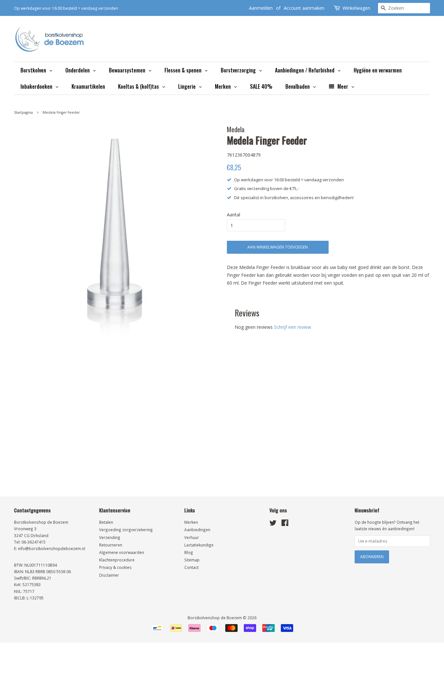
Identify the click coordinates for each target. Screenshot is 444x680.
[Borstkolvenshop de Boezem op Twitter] (273, 524)
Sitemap (192, 559)
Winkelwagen (356, 8)
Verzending (109, 537)
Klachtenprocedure (117, 559)
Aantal (233, 215)
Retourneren (110, 544)
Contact (191, 567)
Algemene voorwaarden (121, 552)
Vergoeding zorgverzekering (126, 529)
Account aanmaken (304, 8)
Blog (188, 552)
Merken (191, 522)
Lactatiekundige (199, 544)
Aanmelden (261, 8)
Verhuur (191, 537)
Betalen (106, 522)
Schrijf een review (292, 327)
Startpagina (23, 112)
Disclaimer (109, 575)
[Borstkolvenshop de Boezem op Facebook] (285, 524)
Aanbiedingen (197, 529)
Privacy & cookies (115, 567)
